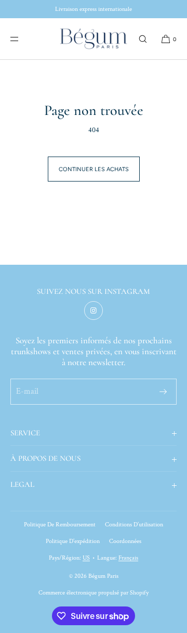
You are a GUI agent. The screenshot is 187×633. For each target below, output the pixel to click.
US (86, 558)
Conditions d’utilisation (134, 524)
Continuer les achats (94, 169)
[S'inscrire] (163, 391)
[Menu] (22, 38)
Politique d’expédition (73, 541)
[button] (143, 38)
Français (128, 558)
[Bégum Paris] (93, 39)
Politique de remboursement (60, 524)
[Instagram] (93, 310)
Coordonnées (125, 541)
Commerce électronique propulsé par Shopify (93, 593)
